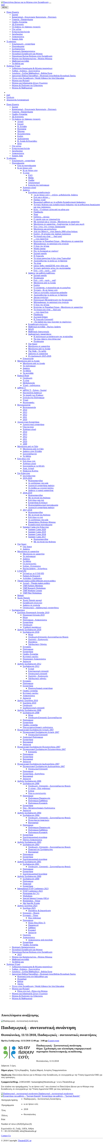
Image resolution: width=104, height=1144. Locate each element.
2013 (25, 412)
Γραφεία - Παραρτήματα (22, 112)
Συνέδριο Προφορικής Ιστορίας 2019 (33, 612)
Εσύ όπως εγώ (23, 458)
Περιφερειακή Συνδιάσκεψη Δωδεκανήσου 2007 (38, 764)
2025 (19, 954)
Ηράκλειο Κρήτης (30, 471)
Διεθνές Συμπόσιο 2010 (27, 700)
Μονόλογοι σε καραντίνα (39, 346)
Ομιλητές (27, 935)
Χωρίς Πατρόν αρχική (32, 600)
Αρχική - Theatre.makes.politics (36, 583)
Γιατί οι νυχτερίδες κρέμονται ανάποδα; (50, 292)
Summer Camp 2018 (37, 534)
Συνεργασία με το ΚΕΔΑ (34, 466)
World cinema (40, 248)
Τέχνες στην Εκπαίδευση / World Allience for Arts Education (38, 986)
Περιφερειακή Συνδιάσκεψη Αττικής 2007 (35, 730)
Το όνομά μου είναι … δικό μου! (48, 236)
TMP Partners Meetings (33, 585)
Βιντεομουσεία (23, 405)
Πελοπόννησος (23, 134)
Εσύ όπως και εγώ (36, 500)
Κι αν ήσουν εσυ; (30, 170)
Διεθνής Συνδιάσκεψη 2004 (29, 813)
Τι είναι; (26, 173)
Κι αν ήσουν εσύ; (24, 168)
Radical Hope (23, 375)
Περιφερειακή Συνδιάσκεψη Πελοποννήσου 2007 (38, 747)
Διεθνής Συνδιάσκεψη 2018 (29, 629)
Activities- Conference (32, 578)
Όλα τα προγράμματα (26, 165)
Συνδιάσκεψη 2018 (31, 632)
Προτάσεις (32, 642)
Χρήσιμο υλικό (29, 187)
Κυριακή (32, 930)
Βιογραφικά (28, 742)
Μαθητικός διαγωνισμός (38, 331)
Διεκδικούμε (17, 151)
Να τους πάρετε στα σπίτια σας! (47, 339)
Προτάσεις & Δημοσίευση (39, 910)
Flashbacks (38, 212)
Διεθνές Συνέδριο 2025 (27, 905)
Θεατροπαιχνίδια (35, 480)
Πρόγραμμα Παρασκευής (39, 798)
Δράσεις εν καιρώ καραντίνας (40, 490)
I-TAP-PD (21, 571)
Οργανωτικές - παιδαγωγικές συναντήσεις (41, 607)
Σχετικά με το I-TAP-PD (33, 573)
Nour (36, 214)
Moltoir (20, 595)
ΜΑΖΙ (31, 329)
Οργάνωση (27, 378)
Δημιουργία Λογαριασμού (17, 100)
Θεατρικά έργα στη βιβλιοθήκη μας (32, 976)
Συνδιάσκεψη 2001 (31, 864)
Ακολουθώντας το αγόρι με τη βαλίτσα (50, 261)
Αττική (20, 121)
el (4, 5)
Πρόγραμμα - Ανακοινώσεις (35, 620)
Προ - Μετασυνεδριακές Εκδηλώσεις (39, 808)
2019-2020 (27, 478)
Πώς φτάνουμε (34, 918)
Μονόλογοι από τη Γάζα (27, 446)
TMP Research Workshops (34, 588)
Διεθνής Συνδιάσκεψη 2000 (29, 876)
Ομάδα (31, 180)
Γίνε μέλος (16, 146)
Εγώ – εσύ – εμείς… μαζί (45, 270)
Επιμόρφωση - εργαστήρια (23, 160)
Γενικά (31, 669)
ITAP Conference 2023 (33, 891)
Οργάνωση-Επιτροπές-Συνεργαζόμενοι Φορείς (48, 637)
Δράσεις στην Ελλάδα (32, 451)
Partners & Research (31, 576)
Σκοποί (15, 107)
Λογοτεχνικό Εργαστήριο (28, 422)
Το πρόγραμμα (29, 366)
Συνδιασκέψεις (18, 610)
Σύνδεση (10, 97)
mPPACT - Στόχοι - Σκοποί (34, 390)
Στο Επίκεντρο (23, 473)
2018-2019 (27, 493)
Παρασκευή (33, 925)
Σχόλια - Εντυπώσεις (32, 566)
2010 (25, 419)
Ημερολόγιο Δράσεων (32, 393)
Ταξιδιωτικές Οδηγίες (37, 644)
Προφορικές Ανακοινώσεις (34, 659)
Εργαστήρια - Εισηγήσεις (34, 774)
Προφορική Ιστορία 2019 (34, 615)
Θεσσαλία (21, 129)
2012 (25, 414)
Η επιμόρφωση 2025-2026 (39, 356)
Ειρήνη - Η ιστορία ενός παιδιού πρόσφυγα (52, 234)
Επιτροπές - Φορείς (31, 913)
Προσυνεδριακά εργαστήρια (40, 688)
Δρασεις (26, 368)
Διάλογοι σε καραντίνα (38, 353)
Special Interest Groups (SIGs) (36, 898)
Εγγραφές (27, 647)
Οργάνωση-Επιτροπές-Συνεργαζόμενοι (45, 717)
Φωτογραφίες (28, 402)
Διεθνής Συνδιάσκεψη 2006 (29, 781)
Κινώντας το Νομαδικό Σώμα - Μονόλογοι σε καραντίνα (58, 307)
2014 (25, 410)
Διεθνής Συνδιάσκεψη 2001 (29, 862)
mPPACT (21, 388)
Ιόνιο (19, 143)
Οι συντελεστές (29, 564)
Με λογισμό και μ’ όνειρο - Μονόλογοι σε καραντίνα (56, 222)
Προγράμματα (18, 163)
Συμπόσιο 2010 (29, 703)
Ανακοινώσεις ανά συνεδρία (40, 940)
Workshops (27, 896)
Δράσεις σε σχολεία (31, 605)
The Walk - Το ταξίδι (37, 351)
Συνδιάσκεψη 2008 (31, 713)
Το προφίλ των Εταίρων (33, 395)
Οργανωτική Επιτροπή (38, 734)
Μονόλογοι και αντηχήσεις (45, 229)
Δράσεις (26, 190)
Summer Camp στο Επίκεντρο (36, 527)
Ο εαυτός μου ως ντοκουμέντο (47, 219)
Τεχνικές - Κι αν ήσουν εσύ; (46, 290)
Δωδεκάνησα (23, 138)
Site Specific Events (31, 903)
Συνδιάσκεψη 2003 (31, 844)
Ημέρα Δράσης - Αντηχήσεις (35, 568)
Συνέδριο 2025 (29, 908)
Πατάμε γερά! (40, 200)
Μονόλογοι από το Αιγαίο (45, 283)
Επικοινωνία (28, 358)
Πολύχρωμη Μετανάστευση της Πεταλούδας (53, 300)
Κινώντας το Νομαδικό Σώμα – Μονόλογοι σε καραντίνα (58, 241)
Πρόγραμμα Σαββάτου (38, 800)
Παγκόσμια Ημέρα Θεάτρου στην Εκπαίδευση (32, 952)
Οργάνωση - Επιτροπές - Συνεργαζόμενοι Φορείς (49, 786)
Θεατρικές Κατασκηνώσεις (23, 947)
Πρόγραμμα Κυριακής (38, 803)
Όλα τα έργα (28, 427)
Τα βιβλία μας (18, 962)
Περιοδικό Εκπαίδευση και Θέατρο (27, 949)
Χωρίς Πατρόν (23, 598)
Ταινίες (20, 984)
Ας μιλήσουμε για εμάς (38, 483)
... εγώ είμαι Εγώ (41, 239)
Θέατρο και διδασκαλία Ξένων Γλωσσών (30, 993)
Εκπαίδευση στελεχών (38, 324)
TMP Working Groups (32, 590)
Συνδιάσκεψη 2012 (31, 666)
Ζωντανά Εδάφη (41, 317)
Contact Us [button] (6, 1136)
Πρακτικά (27, 883)
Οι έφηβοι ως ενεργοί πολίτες (41, 488)
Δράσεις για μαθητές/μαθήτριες (41, 273)
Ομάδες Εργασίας (19, 114)
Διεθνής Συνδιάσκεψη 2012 (29, 664)
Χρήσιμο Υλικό (13, 964)
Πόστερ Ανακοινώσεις (32, 840)
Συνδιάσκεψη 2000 (31, 879)
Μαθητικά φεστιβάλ (20, 959)
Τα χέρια (37, 263)
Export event (53, 1041)
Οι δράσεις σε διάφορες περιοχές (26, 119)
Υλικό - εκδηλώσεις (31, 385)
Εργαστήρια (28, 622)
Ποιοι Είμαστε (12, 104)
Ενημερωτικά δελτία (21, 148)
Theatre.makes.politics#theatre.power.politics (36, 581)
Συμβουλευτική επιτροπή (33, 708)
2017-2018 (27, 510)
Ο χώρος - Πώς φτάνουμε (39, 788)
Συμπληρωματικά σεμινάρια (35, 837)
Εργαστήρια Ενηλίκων (38, 502)
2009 (25, 444)
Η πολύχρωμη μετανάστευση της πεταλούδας (53, 336)
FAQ (30, 175)
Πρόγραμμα (28, 649)
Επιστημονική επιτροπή (38, 671)
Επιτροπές (32, 752)
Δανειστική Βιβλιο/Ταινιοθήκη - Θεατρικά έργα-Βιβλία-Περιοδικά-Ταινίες (44, 974)
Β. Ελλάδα (22, 126)
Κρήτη (20, 136)
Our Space (32, 344)
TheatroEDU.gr (24, 1140)
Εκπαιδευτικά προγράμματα (40, 524)
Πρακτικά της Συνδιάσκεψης (40, 849)
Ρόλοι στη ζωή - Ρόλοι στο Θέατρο (32, 991)
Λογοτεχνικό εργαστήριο (33, 424)
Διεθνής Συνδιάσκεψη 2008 (29, 710)
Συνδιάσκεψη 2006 (31, 783)
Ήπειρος (21, 131)
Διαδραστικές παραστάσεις (39, 334)
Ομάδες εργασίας (30, 691)
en (2, 5)
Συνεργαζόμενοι (30, 454)
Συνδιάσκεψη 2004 (31, 815)
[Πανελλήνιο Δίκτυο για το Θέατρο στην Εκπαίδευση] (24, 2)
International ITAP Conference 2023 (32, 888)
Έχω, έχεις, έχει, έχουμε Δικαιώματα (49, 226)
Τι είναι (26, 380)
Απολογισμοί (34, 182)
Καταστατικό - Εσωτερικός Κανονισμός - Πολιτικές (34, 109)
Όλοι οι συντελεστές (37, 793)
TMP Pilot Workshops (32, 593)
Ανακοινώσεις (18, 153)
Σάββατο (32, 927)
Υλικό (25, 400)
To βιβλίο (27, 456)
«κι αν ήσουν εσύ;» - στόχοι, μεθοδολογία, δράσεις (56, 195)
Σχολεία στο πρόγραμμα (38, 185)
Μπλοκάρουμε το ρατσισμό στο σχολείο (51, 244)
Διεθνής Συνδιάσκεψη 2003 (29, 842)
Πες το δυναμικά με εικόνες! (46, 251)
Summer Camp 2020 (37, 529)
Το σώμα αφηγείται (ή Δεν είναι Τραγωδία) (52, 258)
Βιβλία (20, 981)
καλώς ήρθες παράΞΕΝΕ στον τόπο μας (51, 265)
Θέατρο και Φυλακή (20, 989)
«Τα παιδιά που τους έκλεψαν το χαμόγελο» (53, 322)
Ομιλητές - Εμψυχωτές (38, 639)
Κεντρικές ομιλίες (30, 656)
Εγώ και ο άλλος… (42, 197)
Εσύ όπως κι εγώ (35, 517)
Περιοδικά (21, 979)
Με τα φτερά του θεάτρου (39, 498)
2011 (25, 417)
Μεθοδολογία (29, 383)
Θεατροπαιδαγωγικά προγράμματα (43, 505)
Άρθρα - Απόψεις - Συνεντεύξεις (26, 969)
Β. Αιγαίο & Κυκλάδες (27, 141)
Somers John (17, 156)
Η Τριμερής (39, 256)
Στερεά (20, 124)
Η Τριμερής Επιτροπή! (43, 319)
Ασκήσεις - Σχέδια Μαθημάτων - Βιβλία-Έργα (32, 971)
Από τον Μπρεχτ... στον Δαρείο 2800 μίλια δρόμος (56, 231)
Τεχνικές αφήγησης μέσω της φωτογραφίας (52, 268)
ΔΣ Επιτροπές (18, 116)
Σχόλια (31, 791)
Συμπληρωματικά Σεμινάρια (35, 874)
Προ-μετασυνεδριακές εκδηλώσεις (38, 727)
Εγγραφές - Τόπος (30, 915)
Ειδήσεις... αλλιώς (41, 217)
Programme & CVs (31, 893)
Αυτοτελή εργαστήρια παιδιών (41, 485)
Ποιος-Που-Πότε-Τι (36, 923)
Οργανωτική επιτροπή (37, 673)
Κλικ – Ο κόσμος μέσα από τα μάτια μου (51, 209)
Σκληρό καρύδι (40, 253)
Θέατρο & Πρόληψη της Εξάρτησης (27, 996)
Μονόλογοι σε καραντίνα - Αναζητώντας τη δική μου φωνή (59, 224)
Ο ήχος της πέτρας (41, 246)
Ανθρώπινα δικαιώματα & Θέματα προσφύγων (32, 967)
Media (31, 178)
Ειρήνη (37, 285)
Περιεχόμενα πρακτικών (38, 820)
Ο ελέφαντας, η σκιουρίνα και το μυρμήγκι (52, 287)
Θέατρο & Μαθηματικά (22, 998)
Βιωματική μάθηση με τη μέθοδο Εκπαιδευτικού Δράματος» (60, 202)
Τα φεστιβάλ (28, 373)
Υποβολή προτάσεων (32, 627)
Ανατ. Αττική (28, 468)
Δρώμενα (27, 661)
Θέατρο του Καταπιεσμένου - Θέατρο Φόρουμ (32, 957)
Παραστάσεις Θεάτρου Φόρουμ (42, 522)
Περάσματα (39, 278)
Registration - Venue (31, 901)
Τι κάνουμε (11, 158)
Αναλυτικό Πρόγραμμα (33, 737)
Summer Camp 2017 (37, 537)
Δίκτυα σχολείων (41, 297)
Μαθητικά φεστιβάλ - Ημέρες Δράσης (44, 327)
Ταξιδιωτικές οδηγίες (37, 678)
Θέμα (25, 617)
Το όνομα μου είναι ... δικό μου (47, 309)
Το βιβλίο (27, 371)
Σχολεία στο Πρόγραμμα (33, 397)
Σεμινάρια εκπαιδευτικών (39, 192)
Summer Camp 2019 (37, 532)
